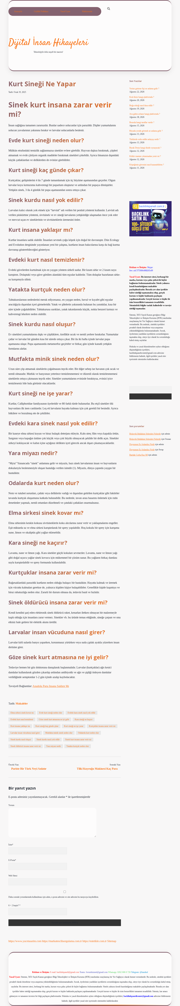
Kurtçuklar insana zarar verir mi (102, 726)
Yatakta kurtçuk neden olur (77, 746)
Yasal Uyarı (65, 11)
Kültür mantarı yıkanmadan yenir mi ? (145, 156)
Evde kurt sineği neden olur (50, 713)
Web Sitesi (12, 875)
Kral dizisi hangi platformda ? (141, 97)
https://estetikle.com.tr (94, 941)
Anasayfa (18, 11)
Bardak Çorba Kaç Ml (138, 455)
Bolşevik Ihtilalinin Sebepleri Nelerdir (145, 434)
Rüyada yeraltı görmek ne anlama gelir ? (146, 131)
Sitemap (111, 941)
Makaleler (22, 703)
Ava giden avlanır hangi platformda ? (144, 114)
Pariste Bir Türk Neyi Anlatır (28, 768)
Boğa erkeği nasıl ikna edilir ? (141, 105)
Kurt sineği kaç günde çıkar (47, 726)
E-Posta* (12, 860)
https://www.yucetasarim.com (24, 941)
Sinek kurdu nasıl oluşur (21, 739)
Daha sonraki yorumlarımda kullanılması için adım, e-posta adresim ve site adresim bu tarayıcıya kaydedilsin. (53, 897)
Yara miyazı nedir (53, 746)
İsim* (10, 844)
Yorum (11, 805)
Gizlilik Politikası (41, 11)
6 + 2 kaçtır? (14, 905)
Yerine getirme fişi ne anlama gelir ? (144, 88)
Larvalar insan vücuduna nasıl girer (25, 733)
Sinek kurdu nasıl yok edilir (48, 739)
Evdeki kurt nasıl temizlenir (22, 719)
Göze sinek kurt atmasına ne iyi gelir (54, 719)
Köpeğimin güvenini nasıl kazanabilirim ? (146, 164)
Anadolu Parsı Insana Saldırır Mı (51, 686)
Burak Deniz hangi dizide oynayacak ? (145, 148)
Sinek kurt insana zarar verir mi (78, 739)
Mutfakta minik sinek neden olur (58, 733)
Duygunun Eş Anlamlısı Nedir (142, 444)
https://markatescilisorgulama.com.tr (62, 941)
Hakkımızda (87, 11)
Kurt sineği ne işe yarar (73, 726)
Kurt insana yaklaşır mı (20, 726)
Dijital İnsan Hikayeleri (48, 42)
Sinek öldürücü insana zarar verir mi (26, 746)
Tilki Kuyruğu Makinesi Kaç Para (97, 768)
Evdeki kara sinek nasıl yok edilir (81, 713)
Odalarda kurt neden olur (88, 733)
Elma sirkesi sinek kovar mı (22, 713)
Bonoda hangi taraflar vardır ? (141, 122)
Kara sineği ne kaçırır (83, 719)
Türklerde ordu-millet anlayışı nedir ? (144, 139)
